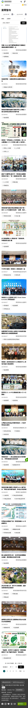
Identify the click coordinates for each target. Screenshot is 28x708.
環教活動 (15, 182)
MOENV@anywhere (18, 682)
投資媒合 (17, 431)
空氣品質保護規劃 (18, 495)
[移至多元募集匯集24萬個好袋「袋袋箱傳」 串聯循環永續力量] (14, 234)
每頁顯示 (5, 667)
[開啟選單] (25, 1)
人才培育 (17, 148)
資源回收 (15, 400)
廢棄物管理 (7, 627)
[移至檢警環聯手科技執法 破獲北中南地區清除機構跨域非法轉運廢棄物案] (14, 327)
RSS (25, 5)
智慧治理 (17, 275)
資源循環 (6, 246)
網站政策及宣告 (6, 682)
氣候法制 (15, 53)
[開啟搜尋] (21, 1)
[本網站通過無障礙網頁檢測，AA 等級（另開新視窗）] (22, 704)
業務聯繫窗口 (19, 690)
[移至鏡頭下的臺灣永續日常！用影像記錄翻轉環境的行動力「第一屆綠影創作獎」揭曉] (14, 171)
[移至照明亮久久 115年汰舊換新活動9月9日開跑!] (14, 388)
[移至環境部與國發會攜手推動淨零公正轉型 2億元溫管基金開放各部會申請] (14, 105)
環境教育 (6, 305)
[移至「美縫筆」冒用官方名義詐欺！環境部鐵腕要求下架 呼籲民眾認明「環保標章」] (14, 646)
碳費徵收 (6, 56)
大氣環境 (6, 495)
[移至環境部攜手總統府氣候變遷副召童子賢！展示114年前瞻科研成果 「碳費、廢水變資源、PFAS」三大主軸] (14, 204)
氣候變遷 (6, 53)
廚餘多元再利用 (8, 87)
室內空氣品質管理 (20, 498)
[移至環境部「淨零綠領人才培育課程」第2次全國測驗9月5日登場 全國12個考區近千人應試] (14, 137)
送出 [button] (21, 667)
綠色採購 (17, 532)
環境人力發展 (7, 148)
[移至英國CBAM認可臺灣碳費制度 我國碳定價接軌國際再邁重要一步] (14, 42)
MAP (3, 687)
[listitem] (2, 704)
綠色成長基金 (7, 431)
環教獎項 (6, 185)
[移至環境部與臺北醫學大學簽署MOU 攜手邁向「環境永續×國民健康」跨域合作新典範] (14, 484)
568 (20, 671)
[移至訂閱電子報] (26, 460)
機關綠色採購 (16, 529)
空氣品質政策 (7, 498)
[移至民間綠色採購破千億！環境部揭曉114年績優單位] (14, 518)
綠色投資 (6, 434)
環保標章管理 (7, 658)
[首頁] (2, 5)
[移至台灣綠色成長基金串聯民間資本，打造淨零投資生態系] (14, 420)
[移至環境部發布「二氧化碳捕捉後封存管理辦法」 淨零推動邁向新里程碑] (14, 452)
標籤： (3, 18)
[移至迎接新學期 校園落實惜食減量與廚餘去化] (14, 75)
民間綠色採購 (7, 532)
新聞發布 (7, 5)
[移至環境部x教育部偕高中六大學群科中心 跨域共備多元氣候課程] (14, 357)
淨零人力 (6, 151)
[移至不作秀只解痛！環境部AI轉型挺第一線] (14, 264)
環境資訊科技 (7, 275)
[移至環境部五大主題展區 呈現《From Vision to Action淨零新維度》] (14, 295)
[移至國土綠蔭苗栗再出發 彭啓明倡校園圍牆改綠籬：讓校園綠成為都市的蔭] (14, 551)
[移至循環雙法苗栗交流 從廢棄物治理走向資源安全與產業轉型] (14, 615)
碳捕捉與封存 (16, 464)
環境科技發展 (7, 216)
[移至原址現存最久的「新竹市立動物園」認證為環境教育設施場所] (14, 583)
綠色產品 (6, 529)
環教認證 (6, 597)
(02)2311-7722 (10, 690)
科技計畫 (17, 216)
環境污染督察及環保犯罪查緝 (11, 339)
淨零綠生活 (7, 309)
